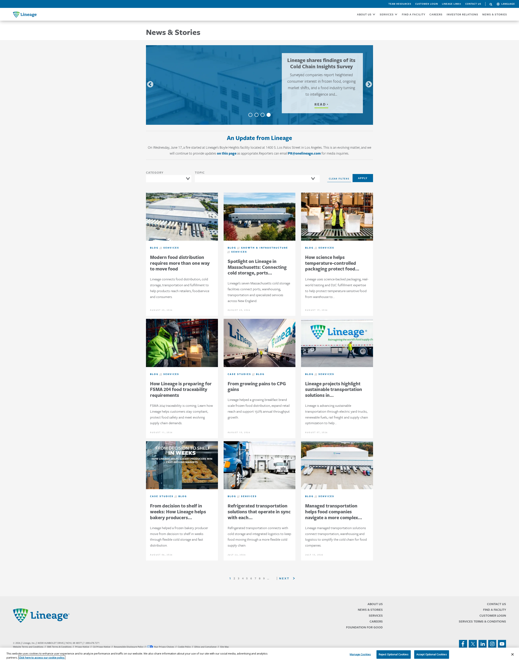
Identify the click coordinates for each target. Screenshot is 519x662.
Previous (150, 84)
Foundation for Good (364, 627)
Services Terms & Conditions (482, 621)
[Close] (512, 654)
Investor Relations (462, 14)
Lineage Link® (451, 3)
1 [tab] (250, 115)
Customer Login (426, 3)
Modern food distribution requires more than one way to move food (180, 263)
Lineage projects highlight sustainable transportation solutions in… (333, 389)
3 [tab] (263, 115)
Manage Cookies (360, 654)
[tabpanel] (259, 85)
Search (491, 4)
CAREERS (436, 14)
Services (376, 615)
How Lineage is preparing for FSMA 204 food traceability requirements (181, 389)
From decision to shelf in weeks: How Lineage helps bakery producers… (178, 512)
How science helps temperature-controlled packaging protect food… (332, 263)
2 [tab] (256, 115)
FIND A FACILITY (413, 14)
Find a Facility (494, 610)
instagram (492, 644)
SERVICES (387, 14)
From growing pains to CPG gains (257, 386)
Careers (376, 621)
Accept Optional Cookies (431, 654)
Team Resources (399, 3)
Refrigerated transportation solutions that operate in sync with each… (259, 512)
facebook (463, 644)
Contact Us (473, 3)
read (320, 104)
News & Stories (494, 14)
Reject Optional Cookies (394, 654)
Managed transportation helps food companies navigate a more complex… (333, 512)
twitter (473, 644)
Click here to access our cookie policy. (42, 657)
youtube (502, 644)
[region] (259, 655)
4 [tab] (269, 115)
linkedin (482, 644)
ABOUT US (364, 14)
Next (369, 84)
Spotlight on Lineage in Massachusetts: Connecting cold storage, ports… (257, 267)
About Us (375, 604)
